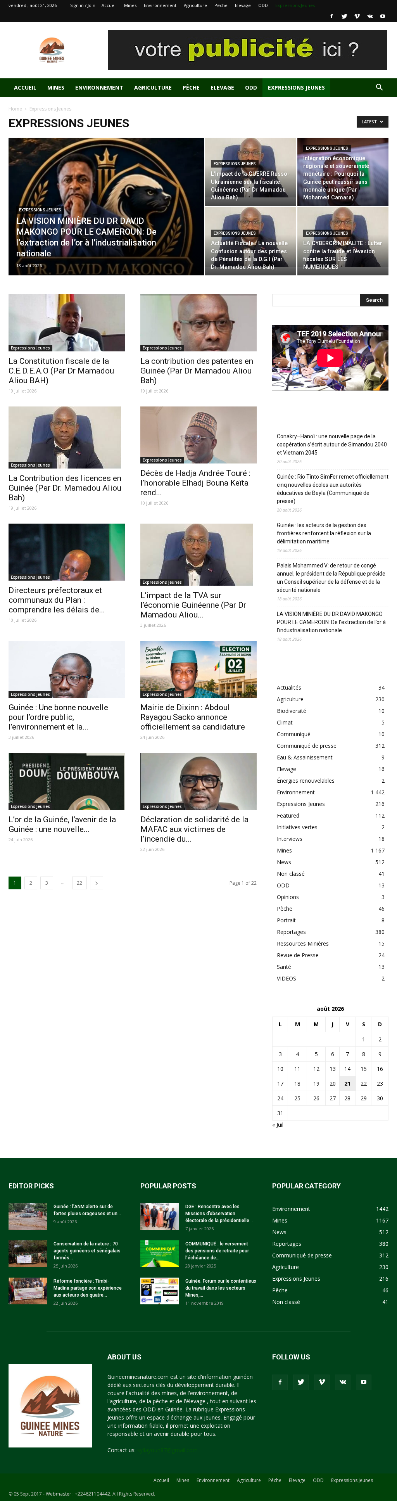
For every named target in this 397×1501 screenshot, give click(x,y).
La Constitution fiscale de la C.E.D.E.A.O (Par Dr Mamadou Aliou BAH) (61, 370)
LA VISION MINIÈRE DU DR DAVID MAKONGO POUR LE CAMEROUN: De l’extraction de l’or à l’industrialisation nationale (331, 622)
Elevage (243, 5)
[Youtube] (382, 16)
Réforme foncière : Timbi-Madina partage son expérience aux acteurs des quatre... (88, 1288)
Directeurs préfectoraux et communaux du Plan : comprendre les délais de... (57, 600)
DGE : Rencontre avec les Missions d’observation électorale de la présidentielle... (219, 1213)
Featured (288, 815)
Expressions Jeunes (295, 5)
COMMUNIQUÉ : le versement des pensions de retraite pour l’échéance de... (217, 1251)
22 (79, 883)
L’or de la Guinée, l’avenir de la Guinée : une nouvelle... (62, 824)
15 (364, 1068)
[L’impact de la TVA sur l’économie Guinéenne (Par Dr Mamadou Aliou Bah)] (198, 555)
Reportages (291, 932)
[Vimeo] (357, 16)
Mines (130, 5)
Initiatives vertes (297, 827)
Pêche (221, 5)
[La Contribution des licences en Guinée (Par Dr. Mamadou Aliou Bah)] (67, 437)
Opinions (288, 897)
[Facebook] (331, 16)
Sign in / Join (82, 5)
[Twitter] (344, 16)
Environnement (160, 5)
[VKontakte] (370, 16)
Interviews (289, 838)
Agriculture (195, 5)
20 (333, 1083)
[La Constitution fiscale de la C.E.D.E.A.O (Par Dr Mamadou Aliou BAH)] (67, 322)
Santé (284, 966)
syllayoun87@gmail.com (167, 1450)
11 (297, 1068)
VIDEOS (286, 978)
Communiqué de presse (307, 745)
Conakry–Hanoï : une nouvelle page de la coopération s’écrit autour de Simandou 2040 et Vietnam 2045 (332, 444)
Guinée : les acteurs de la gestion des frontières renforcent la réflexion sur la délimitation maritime (324, 533)
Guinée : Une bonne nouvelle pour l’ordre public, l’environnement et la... (58, 717)
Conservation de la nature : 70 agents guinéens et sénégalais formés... (87, 1251)
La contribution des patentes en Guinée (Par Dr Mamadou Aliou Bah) (196, 370)
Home (15, 108)
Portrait (286, 920)
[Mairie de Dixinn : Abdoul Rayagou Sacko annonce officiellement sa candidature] (198, 669)
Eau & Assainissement (305, 757)
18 (297, 1083)
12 (316, 1068)
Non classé (291, 873)
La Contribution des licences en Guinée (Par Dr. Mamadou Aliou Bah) (65, 488)
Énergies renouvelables (306, 780)
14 (347, 1068)
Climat (285, 722)
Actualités (289, 687)
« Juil (277, 1124)
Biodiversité (291, 710)
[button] (379, 88)
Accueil (109, 5)
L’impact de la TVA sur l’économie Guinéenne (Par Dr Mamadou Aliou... (193, 605)
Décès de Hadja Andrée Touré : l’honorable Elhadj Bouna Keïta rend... (195, 483)
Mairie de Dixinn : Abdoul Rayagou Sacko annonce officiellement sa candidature (192, 717)
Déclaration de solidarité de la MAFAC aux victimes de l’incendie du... (194, 829)
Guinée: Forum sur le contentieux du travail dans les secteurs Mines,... (220, 1288)
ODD (263, 5)
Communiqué (294, 734)
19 (316, 1083)
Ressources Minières (303, 943)
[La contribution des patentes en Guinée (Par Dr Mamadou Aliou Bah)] (198, 322)
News (284, 862)
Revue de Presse (298, 955)
